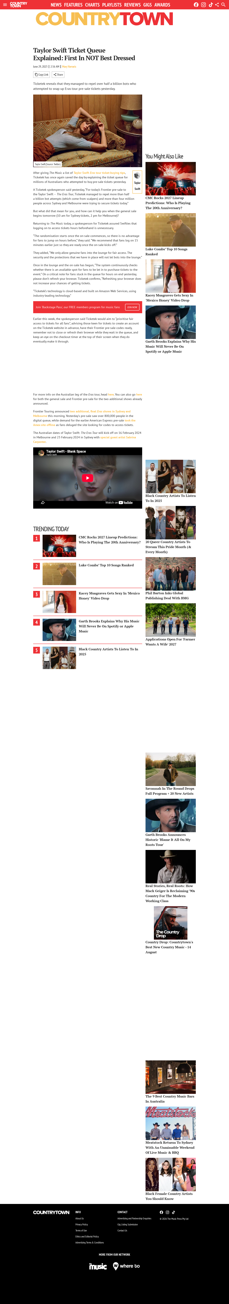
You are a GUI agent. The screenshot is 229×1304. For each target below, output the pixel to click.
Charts (92, 4)
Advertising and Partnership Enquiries (134, 1218)
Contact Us (122, 1230)
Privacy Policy (81, 1224)
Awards (162, 4)
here (111, 394)
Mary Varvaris (69, 66)
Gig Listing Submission (128, 1224)
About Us (79, 1218)
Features (73, 4)
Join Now (132, 307)
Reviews (132, 4)
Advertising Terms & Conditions (89, 1242)
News (56, 4)
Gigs (147, 4)
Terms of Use (81, 1230)
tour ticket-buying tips (99, 173)
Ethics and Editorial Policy (87, 1236)
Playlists (112, 4)
